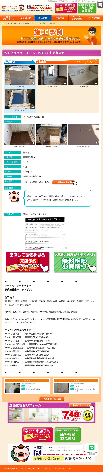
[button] (42, 445)
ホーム (4, 23)
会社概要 (48, 468)
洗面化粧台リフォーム (30, 23)
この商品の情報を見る (63, 182)
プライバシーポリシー (62, 468)
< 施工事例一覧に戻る (51, 399)
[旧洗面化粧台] (20, 75)
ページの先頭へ (100, 463)
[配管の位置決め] (51, 134)
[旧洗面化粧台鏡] (20, 99)
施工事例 (14, 23)
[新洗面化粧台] (52, 75)
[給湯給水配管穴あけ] (83, 134)
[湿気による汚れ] (19, 134)
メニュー (100, 5)
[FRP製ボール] (83, 75)
